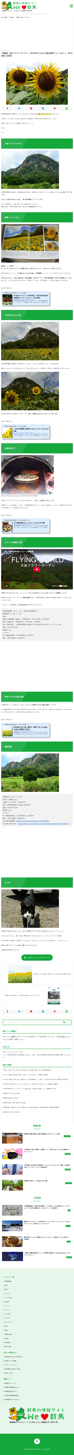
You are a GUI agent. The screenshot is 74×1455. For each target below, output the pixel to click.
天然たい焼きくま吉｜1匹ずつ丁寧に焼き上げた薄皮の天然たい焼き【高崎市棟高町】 (28, 1070)
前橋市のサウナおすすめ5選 (11, 1112)
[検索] (64, 1022)
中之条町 (11, 17)
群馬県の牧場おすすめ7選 (11, 1098)
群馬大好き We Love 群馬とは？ (14, 1356)
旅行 (6, 1285)
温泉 (6, 1330)
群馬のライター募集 (10, 1361)
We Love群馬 (4, 17)
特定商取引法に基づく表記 (12, 1369)
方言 (6, 1326)
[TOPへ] (37, 1441)
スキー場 (7, 1314)
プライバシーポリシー (11, 1365)
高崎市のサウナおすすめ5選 (11, 1093)
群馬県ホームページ (10, 1383)
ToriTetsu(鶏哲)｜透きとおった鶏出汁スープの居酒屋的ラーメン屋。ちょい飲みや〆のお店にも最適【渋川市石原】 (36, 1079)
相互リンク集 (8, 1373)
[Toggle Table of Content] (2, 133)
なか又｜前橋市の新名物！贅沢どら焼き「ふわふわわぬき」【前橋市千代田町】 (26, 1074)
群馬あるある (8, 1334)
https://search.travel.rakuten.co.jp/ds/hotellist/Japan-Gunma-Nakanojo (43, 824)
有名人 (7, 1338)
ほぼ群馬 (7, 1342)
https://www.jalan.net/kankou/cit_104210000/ (32, 821)
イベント (7, 1306)
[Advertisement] (37, 33)
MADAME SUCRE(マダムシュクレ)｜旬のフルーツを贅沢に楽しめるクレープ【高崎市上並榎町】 (31, 1084)
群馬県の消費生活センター (12, 1387)
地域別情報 (8, 1281)
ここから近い (8, 1297)
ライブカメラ (8, 1322)
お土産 (7, 1301)
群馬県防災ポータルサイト (12, 1399)
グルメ (7, 1310)
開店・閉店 (8, 1346)
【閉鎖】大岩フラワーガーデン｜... (23, 17)
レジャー (7, 1293)
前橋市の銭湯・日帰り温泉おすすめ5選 (15, 1102)
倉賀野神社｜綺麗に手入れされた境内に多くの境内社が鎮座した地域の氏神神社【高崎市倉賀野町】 (32, 1107)
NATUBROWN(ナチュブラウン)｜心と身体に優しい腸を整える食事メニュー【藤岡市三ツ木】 (30, 1088)
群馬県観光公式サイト (11, 1391)
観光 (6, 1289)
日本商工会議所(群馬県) (11, 1395)
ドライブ (7, 1318)
